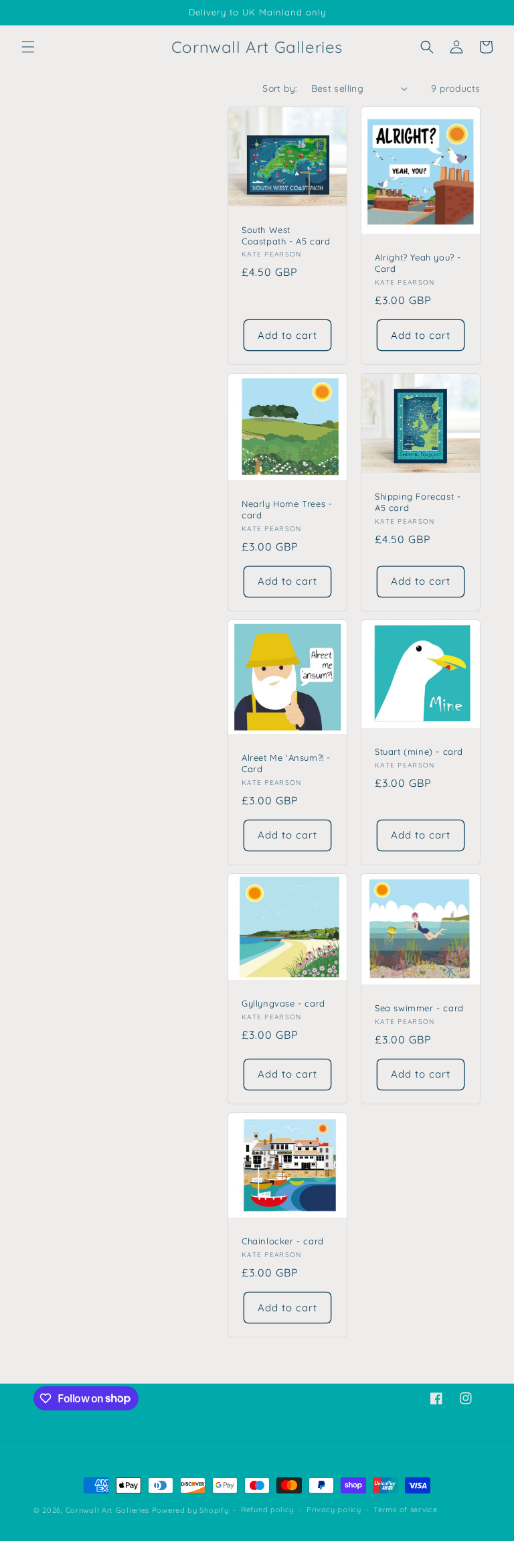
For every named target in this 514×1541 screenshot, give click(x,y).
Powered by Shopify (190, 1510)
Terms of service (405, 1509)
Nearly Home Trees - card (287, 509)
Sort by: (279, 88)
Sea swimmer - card (419, 1008)
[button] (28, 47)
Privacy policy (334, 1509)
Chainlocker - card (283, 1241)
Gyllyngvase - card (283, 1003)
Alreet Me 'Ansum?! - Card (286, 763)
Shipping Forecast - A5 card (417, 502)
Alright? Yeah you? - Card (418, 263)
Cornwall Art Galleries (107, 1510)
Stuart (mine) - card (419, 751)
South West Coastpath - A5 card (286, 235)
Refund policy (267, 1509)
